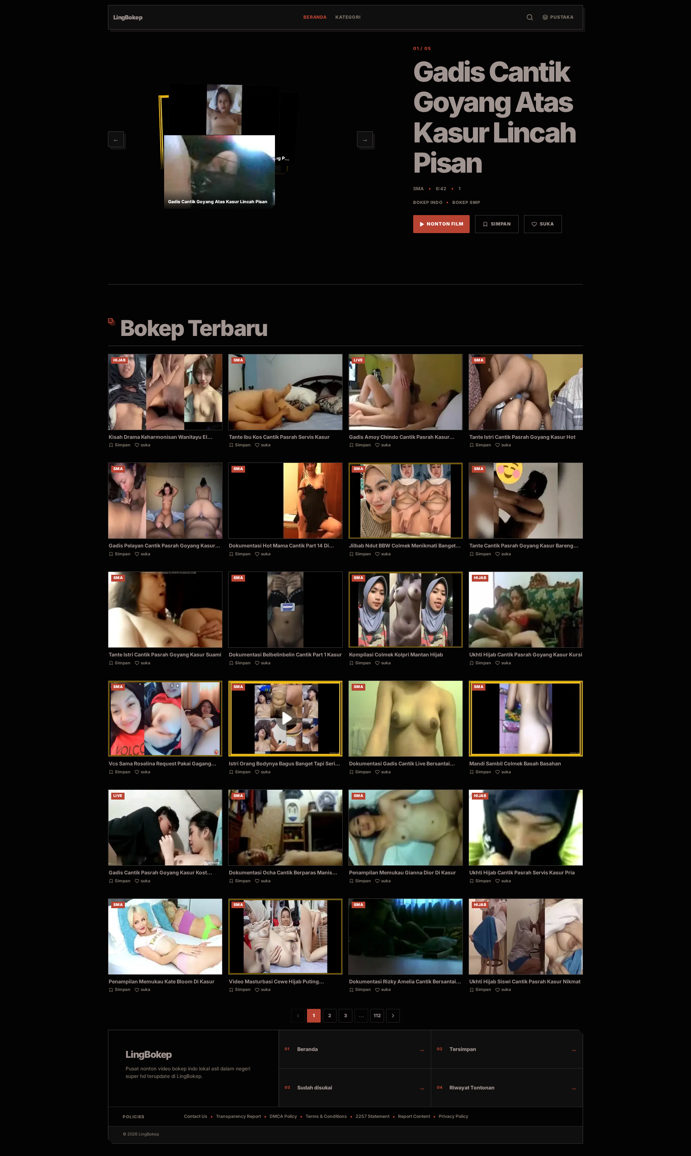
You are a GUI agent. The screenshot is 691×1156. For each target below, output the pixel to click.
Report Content (414, 1116)
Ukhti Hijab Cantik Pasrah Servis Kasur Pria (522, 872)
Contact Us (195, 1116)
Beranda (315, 17)
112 (377, 1015)
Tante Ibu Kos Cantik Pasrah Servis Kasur (279, 437)
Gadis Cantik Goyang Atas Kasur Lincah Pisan (494, 117)
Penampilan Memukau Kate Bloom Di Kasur (161, 981)
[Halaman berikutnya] (393, 1016)
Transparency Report (238, 1116)
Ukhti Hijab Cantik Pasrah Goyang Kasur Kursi (525, 654)
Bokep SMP (466, 202)
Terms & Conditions (326, 1116)
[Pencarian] (529, 17)
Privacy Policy (453, 1116)
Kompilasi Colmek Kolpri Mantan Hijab (396, 654)
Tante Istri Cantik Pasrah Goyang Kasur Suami (165, 654)
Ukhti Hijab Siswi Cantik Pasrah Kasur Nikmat (525, 981)
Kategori (348, 17)
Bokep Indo (427, 202)
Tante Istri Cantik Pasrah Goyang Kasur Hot (522, 437)
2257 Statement (372, 1116)
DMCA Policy (283, 1116)
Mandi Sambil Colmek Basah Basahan (515, 763)
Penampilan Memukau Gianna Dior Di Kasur (402, 872)
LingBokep (149, 1054)
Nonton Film (445, 224)
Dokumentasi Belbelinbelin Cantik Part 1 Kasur (285, 654)
